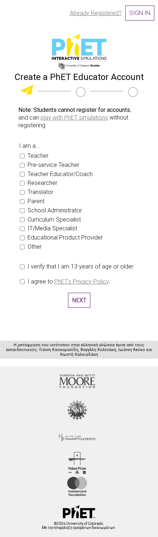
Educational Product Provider (65, 237)
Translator (40, 192)
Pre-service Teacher (53, 164)
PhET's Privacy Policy (81, 281)
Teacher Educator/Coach (60, 174)
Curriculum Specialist (54, 219)
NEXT (79, 300)
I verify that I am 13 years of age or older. (81, 266)
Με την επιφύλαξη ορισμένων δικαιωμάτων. (79, 526)
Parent (36, 201)
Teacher (38, 155)
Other (35, 246)
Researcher (42, 182)
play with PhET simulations (74, 117)
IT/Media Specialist (52, 228)
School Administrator (55, 210)
